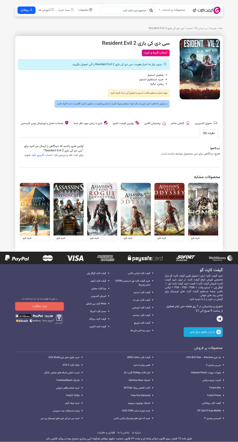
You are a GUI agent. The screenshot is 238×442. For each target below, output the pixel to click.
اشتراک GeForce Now (139, 380)
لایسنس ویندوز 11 (212, 418)
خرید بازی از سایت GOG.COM (136, 411)
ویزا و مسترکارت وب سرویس (66, 411)
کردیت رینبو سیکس (211, 380)
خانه (221, 28)
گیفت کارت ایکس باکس (139, 273)
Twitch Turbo (73, 395)
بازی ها (213, 28)
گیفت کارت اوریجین (141, 308)
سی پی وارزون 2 (213, 365)
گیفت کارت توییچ (142, 323)
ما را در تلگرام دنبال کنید (202, 332)
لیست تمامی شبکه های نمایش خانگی (62, 373)
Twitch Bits (215, 388)
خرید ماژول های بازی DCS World (64, 357)
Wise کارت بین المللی (96, 304)
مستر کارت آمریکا (98, 311)
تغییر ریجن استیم (142, 365)
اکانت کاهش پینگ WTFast (137, 388)
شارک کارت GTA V (71, 365)
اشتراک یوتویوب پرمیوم (139, 403)
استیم (189, 28)
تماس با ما (123, 432)
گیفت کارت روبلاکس (211, 403)
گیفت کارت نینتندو (141, 315)
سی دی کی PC (201, 28)
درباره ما (136, 432)
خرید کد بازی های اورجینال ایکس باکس (132, 418)
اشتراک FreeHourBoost (68, 380)
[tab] (209, 133)
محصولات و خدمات (173, 10)
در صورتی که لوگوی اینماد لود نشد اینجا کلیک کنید (39, 299)
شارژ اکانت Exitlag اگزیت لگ (136, 373)
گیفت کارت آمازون (97, 327)
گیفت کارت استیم (142, 292)
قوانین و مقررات (106, 432)
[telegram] (220, 319)
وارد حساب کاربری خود (44, 155)
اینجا (122, 93)
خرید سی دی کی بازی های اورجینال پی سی (60, 418)
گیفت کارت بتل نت (141, 300)
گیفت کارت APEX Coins (138, 357)
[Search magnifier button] (151, 10)
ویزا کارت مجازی (98, 288)
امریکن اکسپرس (98, 296)
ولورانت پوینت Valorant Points (206, 373)
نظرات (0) (209, 133)
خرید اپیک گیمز (72, 403)
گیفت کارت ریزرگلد (97, 319)
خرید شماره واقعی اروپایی (68, 388)
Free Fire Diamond (140, 395)
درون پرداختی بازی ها (140, 330)
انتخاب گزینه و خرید (155, 53)
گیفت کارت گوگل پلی (96, 273)
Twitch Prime (214, 395)
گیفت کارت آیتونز (98, 281)
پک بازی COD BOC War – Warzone (203, 357)
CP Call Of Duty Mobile (209, 411)
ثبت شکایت (39, 306)
